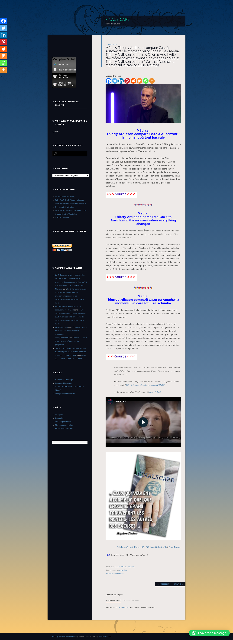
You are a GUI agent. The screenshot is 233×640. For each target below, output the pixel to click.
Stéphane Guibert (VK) (156, 547)
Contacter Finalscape (63, 383)
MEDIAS (131, 567)
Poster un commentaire (114, 574)
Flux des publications (63, 422)
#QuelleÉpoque (132, 384)
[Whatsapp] (146, 81)
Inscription (59, 415)
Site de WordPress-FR (64, 429)
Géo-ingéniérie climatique (64, 207)
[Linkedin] (121, 81)
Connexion (59, 418)
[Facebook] (108, 81)
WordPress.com (105, 636)
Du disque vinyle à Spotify (65, 196)
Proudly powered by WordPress (64, 636)
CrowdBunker (174, 547)
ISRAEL (124, 567)
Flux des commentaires (64, 425)
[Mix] (139, 81)
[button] (209, 633)
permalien (123, 570)
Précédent (163, 584)
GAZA (117, 567)
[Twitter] (115, 81)
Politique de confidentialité (65, 394)
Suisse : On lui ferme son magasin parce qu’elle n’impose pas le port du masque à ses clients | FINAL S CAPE (70, 351)
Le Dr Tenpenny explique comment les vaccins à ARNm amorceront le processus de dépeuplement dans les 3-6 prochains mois (71, 296)
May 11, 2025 (155, 391)
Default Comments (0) (113, 600)
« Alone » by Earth (62, 217)
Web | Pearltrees (61, 327)
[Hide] (1, 76)
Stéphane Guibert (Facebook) (131, 547)
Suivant (178, 584)
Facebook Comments (131, 600)
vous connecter (122, 608)
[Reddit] (133, 81)
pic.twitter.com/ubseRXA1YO (152, 384)
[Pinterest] (127, 81)
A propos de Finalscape (64, 380)
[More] (152, 81)
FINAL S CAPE (117, 19)
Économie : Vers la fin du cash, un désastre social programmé (71, 330)
